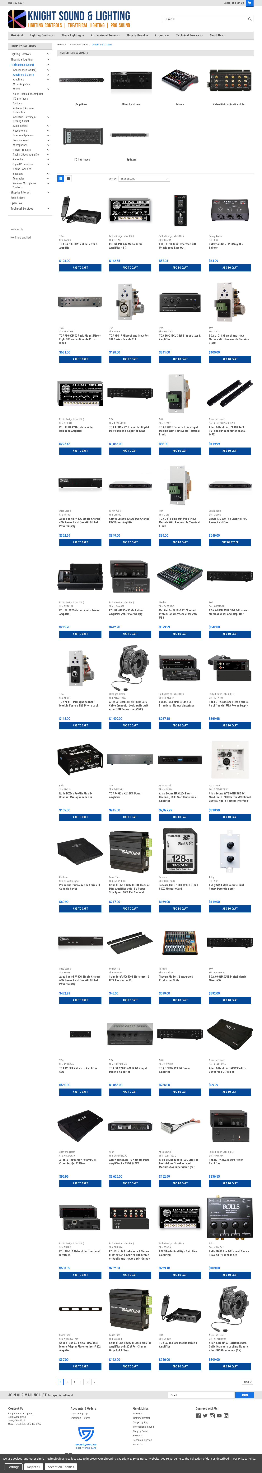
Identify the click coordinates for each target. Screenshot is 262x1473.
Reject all (33, 1467)
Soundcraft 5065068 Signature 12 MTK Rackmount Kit (129, 978)
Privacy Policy (246, 1458)
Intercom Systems (23, 135)
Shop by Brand (136, 35)
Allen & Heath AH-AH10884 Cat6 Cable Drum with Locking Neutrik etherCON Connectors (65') (228, 1346)
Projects (161, 35)
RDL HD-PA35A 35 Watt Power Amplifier (226, 1161)
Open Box (16, 203)
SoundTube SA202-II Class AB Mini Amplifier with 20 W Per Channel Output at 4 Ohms (130, 1346)
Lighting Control (41, 35)
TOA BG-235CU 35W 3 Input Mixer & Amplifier (180, 337)
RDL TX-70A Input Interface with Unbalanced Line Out (178, 246)
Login (227, 2)
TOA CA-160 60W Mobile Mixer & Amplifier (178, 1344)
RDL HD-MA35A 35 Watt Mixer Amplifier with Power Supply (126, 612)
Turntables (18, 178)
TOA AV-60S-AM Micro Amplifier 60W (78, 1070)
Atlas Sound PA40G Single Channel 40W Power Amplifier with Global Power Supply (80, 522)
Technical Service (188, 35)
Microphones (20, 145)
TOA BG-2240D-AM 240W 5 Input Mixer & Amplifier (128, 1070)
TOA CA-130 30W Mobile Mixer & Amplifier (78, 246)
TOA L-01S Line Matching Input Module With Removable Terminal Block (179, 522)
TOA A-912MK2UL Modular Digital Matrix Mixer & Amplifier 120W (129, 429)
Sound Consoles (22, 168)
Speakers (18, 173)
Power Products (22, 149)
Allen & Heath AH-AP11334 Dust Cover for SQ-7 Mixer (227, 1070)
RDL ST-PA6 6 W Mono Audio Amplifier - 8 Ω (126, 246)
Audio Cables (20, 125)
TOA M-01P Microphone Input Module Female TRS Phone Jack (78, 703)
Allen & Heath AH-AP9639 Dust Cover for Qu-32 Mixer (77, 1161)
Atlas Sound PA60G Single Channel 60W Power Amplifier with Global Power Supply (80, 980)
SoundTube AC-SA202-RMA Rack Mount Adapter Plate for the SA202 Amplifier (80, 1346)
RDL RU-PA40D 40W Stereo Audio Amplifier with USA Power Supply (228, 703)
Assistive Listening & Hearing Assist (24, 119)
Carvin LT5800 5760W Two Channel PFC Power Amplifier (129, 520)
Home (60, 44)
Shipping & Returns (80, 1418)
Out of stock (230, 542)
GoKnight (17, 35)
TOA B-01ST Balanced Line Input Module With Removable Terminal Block (179, 431)
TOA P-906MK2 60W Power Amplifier (174, 1070)
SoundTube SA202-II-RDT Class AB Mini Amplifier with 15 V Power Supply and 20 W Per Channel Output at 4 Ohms (129, 889)
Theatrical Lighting (22, 59)
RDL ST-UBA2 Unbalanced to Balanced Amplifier (76, 429)
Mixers (16, 89)
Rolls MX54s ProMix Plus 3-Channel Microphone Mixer (75, 795)
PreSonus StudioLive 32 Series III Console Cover (79, 887)
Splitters (17, 103)
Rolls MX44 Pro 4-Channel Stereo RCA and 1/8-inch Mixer (229, 1253)
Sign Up (239, 2)
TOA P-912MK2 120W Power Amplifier (125, 795)
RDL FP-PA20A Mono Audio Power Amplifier (79, 612)
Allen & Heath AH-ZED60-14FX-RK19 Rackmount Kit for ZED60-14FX (227, 431)
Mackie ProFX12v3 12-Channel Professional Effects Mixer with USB (178, 614)
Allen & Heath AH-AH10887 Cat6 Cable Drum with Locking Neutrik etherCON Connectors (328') (128, 705)
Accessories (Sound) (24, 69)
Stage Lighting (71, 35)
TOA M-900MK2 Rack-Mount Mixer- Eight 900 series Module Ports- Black (80, 339)
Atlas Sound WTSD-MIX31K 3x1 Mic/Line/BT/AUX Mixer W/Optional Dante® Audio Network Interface (230, 797)
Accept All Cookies (61, 1467)
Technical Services (22, 208)
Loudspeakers (20, 140)
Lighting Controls (21, 54)
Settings (13, 1467)
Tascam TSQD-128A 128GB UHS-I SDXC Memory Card (178, 887)
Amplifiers (18, 79)
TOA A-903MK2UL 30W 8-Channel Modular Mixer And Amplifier (228, 612)
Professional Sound (104, 35)
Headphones (20, 130)
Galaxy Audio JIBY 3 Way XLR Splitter (226, 246)
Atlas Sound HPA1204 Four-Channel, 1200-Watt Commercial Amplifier (178, 797)
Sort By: (113, 178)
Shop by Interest (20, 192)
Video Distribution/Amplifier (28, 93)
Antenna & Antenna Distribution (23, 110)
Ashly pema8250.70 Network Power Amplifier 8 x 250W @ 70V (129, 1161)
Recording (18, 159)
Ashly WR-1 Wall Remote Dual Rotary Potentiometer (226, 887)
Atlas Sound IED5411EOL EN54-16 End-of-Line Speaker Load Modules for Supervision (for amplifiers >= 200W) (179, 1164)
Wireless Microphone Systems (24, 185)
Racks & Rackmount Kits (26, 154)
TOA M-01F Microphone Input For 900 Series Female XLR (129, 337)
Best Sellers (18, 198)
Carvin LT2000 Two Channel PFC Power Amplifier (228, 520)
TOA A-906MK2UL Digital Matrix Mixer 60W (227, 978)
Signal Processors (23, 164)
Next (247, 1382)
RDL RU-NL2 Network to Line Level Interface (79, 1253)
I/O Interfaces (20, 98)
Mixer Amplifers (21, 84)
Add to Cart (80, 267)
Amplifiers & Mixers (23, 74)
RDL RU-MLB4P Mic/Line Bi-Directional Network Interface (176, 703)
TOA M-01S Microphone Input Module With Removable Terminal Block (229, 339)
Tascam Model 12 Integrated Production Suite (176, 978)
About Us (215, 35)
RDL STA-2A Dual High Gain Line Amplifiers (178, 1253)
